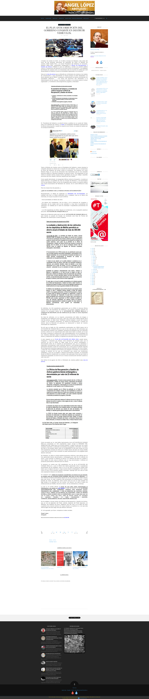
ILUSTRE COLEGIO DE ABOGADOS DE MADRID (99, 136)
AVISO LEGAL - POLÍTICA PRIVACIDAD (73, 18)
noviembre (95, 270)
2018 (93, 275)
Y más (86, 698)
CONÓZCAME (48, 18)
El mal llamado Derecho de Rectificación (53, 653)
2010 (93, 248)
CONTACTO (61, 18)
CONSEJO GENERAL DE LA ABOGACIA (97, 137)
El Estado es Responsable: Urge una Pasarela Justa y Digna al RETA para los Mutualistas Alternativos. (101, 119)
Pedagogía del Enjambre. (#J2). (102, 125)
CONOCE (92, 55)
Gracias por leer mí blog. (95, 49)
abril (94, 260)
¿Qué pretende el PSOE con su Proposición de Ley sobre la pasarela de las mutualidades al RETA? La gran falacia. (102, 90)
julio (93, 263)
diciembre (95, 272)
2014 (93, 251)
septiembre (95, 265)
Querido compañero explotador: (52, 661)
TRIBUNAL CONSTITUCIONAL (96, 138)
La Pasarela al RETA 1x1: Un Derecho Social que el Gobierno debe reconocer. (101, 112)
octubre (94, 269)
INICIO (42, 18)
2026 (93, 284)
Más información (82, 698)
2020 (93, 278)
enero (94, 256)
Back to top (74, 687)
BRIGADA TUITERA (94, 134)
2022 (93, 280)
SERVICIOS (55, 18)
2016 (93, 254)
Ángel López (52, 540)
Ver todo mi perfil (94, 153)
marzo (94, 259)
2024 (93, 281)
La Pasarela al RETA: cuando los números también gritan (101, 102)
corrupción (61, 24)
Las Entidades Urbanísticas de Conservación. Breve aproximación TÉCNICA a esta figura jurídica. (54, 638)
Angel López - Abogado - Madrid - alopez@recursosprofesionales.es (74, 690)
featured (68, 24)
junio (94, 262)
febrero (94, 257)
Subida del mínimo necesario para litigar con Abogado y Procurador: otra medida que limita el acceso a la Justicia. (54, 669)
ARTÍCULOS (86, 18)
